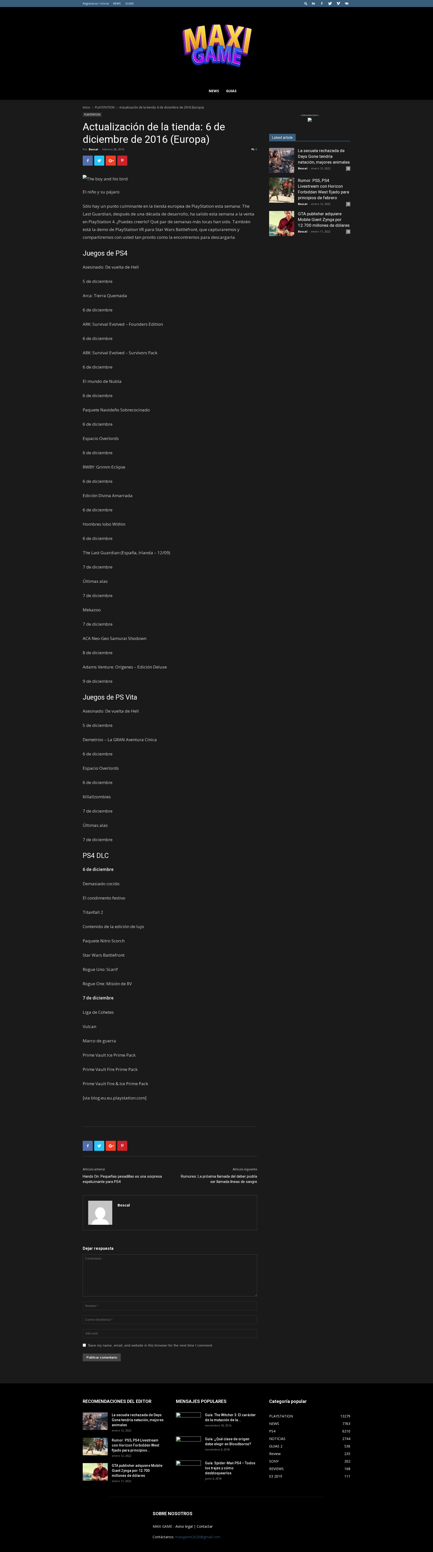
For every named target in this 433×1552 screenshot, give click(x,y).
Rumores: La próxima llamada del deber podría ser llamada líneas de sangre (219, 1179)
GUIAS (129, 3)
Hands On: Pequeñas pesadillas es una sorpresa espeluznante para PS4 (122, 1179)
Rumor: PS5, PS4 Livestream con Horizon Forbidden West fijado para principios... (135, 1445)
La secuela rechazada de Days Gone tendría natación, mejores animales (324, 156)
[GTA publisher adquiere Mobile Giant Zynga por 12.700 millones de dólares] (281, 223)
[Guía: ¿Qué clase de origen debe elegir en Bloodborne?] (188, 1443)
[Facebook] (322, 3)
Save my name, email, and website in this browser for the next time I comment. (150, 1345)
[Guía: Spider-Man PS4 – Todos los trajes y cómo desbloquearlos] (188, 1468)
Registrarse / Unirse (96, 3)
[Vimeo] (338, 3)
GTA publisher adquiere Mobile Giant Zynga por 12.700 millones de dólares (324, 219)
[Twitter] (330, 3)
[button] (306, 3)
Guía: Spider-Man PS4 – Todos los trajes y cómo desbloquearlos (230, 1468)
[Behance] (313, 3)
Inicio (86, 107)
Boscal (93, 149)
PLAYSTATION (105, 107)
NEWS (117, 3)
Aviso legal (184, 1526)
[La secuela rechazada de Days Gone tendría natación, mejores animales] (281, 160)
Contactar (205, 1526)
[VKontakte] (346, 3)
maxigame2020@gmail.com (197, 1536)
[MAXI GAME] (216, 44)
